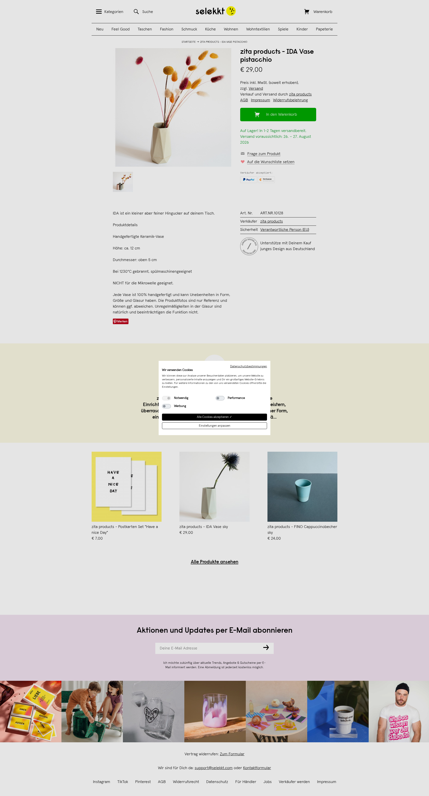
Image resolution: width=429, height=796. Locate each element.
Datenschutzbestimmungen (248, 366)
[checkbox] (166, 398)
